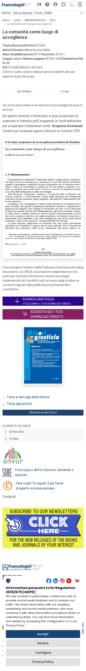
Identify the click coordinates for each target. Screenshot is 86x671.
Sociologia (16, 431)
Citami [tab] (64, 91)
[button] (38, 5)
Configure (43, 653)
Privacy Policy (43, 662)
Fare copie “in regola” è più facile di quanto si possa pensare (39, 485)
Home (6, 20)
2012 (53, 20)
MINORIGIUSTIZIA (35, 20)
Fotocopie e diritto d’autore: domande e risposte (44, 472)
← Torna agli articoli (17, 404)
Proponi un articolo (43, 412)
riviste (17, 20)
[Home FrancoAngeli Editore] (16, 5)
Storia (13, 438)
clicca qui (28, 76)
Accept (43, 634)
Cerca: (6, 13)
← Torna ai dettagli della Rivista (26, 397)
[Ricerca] (81, 13)
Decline (43, 643)
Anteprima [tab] (24, 91)
